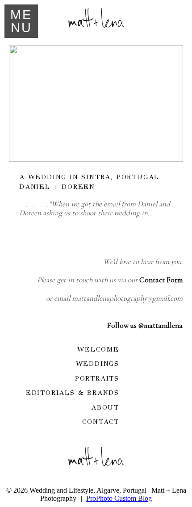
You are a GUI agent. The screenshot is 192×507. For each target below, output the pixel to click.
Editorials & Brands (72, 393)
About (105, 407)
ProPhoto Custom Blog (119, 498)
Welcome (98, 349)
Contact (100, 422)
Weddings (97, 364)
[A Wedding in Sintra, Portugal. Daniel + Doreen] (96, 103)
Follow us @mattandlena (145, 325)
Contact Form (161, 280)
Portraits (97, 378)
